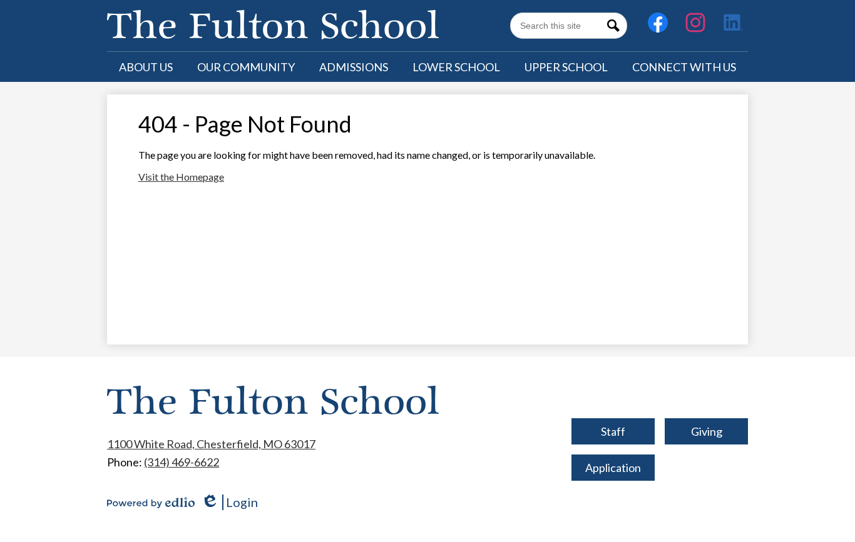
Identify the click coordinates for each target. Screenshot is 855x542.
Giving (706, 431)
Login (229, 502)
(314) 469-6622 (181, 462)
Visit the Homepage (181, 177)
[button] (146, 67)
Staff (613, 431)
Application (613, 467)
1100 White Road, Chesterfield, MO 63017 (211, 444)
